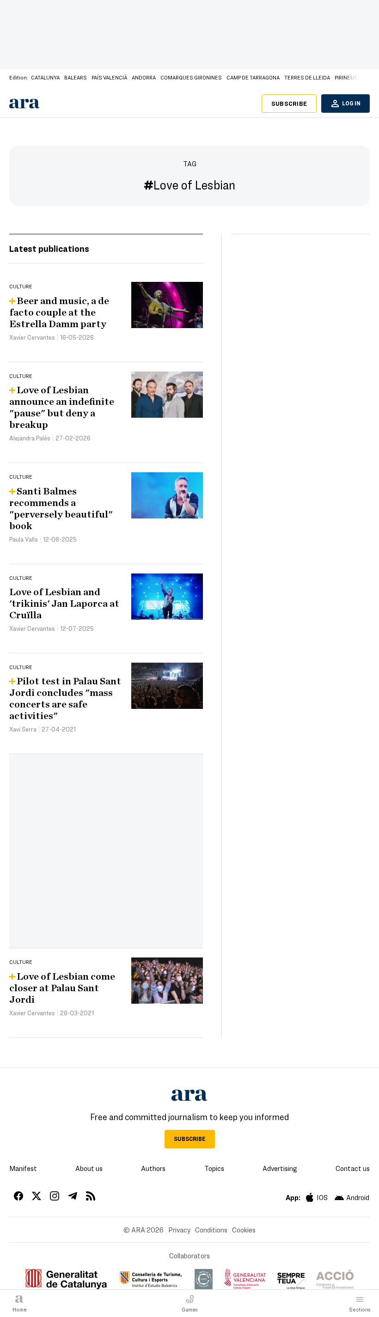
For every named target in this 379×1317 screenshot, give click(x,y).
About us (89, 1168)
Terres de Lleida (307, 77)
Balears (75, 77)
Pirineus (346, 77)
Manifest (23, 1168)
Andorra (144, 77)
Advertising (280, 1168)
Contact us (353, 1168)
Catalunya (45, 77)
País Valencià (109, 77)
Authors (153, 1168)
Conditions (211, 1230)
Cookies (244, 1230)
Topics (214, 1168)
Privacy (179, 1230)
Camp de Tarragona (253, 77)
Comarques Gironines (191, 77)
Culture (20, 286)
